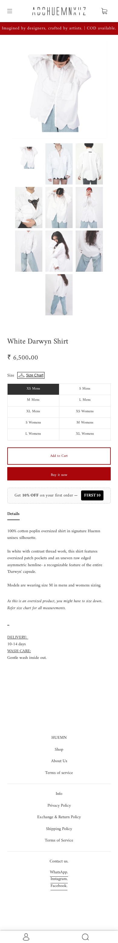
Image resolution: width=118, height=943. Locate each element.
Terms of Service (59, 840)
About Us (59, 761)
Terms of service (59, 773)
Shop (59, 749)
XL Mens (33, 411)
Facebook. (59, 886)
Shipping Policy (59, 829)
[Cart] (104, 11)
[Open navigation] (14, 11)
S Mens (84, 389)
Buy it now (59, 475)
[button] (20, 91)
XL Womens (85, 434)
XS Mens (33, 389)
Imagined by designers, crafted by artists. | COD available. (59, 28)
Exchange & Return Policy (59, 817)
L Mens (84, 400)
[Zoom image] (59, 91)
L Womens (33, 434)
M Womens (85, 423)
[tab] (13, 515)
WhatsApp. (59, 872)
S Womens (33, 423)
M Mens (33, 400)
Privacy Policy (59, 805)
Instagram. (59, 879)
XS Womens (84, 411)
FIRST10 (92, 495)
